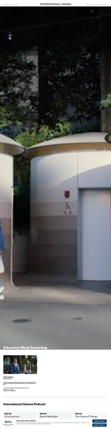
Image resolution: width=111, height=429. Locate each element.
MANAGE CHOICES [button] (99, 421)
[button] (109, 420)
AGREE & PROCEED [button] (99, 425)
